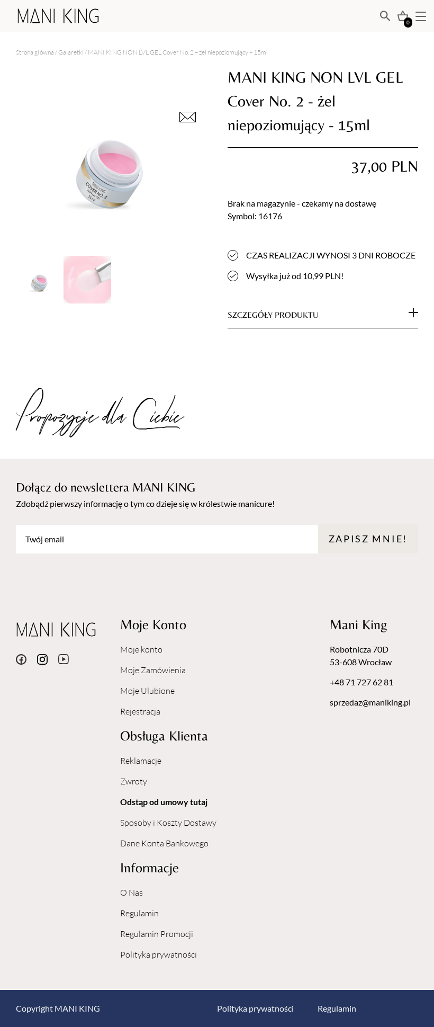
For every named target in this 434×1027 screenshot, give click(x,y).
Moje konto (141, 649)
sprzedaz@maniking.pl (370, 702)
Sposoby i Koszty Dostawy (168, 822)
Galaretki (71, 52)
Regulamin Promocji (156, 933)
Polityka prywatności (158, 954)
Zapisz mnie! (368, 538)
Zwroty (133, 781)
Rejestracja (140, 711)
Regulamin (139, 913)
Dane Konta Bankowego (164, 843)
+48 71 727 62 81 (361, 682)
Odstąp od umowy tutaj (163, 802)
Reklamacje (140, 760)
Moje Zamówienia (153, 670)
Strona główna (35, 52)
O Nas (131, 892)
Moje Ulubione (147, 690)
